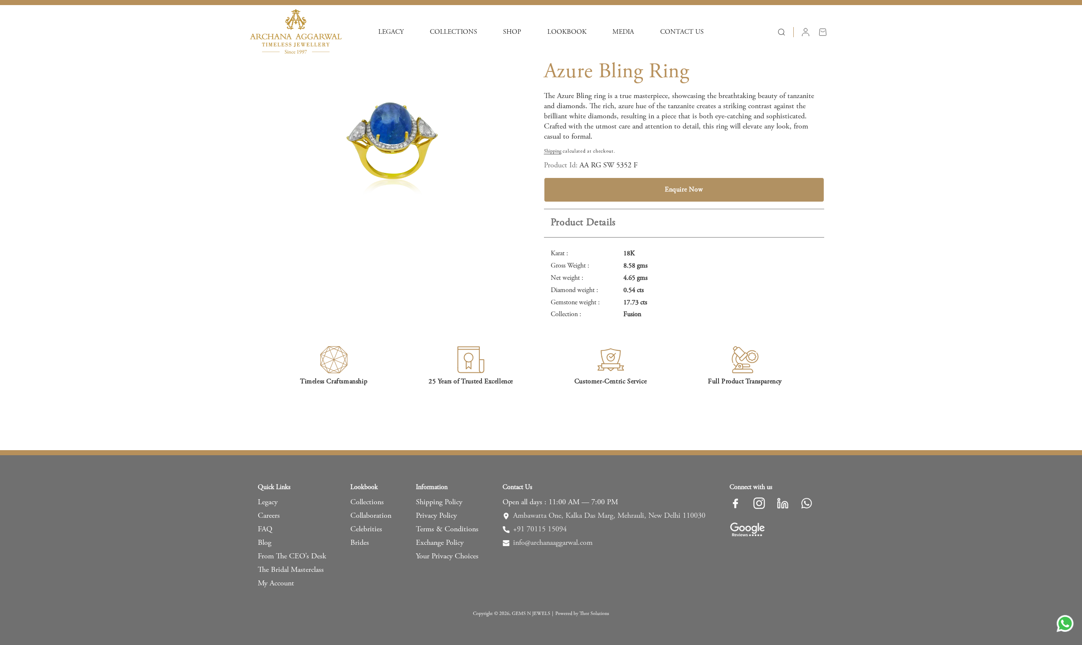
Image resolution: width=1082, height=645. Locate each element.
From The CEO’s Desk (292, 556)
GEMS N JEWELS (531, 613)
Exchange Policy (440, 543)
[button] (391, 32)
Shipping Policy (439, 502)
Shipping (552, 151)
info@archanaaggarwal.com (553, 543)
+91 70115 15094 (540, 529)
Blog (264, 543)
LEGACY (391, 32)
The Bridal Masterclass (291, 570)
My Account (276, 584)
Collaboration (370, 516)
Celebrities (366, 529)
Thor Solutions (594, 613)
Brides (359, 543)
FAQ (265, 529)
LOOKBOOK (567, 32)
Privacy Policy (436, 516)
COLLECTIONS (453, 32)
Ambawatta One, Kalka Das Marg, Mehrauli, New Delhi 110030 (609, 516)
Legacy (268, 502)
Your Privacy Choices (447, 556)
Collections (367, 502)
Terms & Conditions (447, 529)
